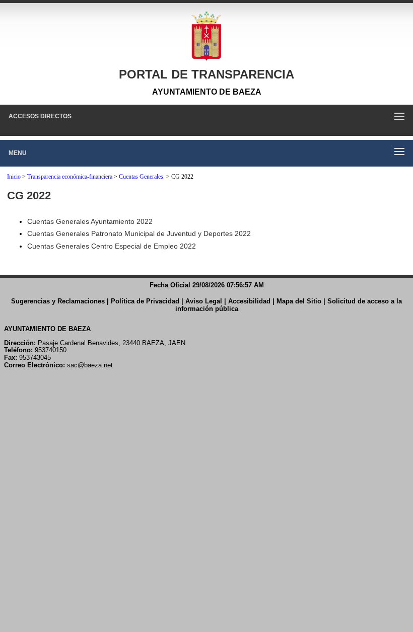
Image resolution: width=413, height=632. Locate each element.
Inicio (14, 177)
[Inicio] (206, 36)
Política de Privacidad (145, 301)
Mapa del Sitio (299, 301)
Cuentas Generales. (142, 177)
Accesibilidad (249, 301)
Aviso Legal (203, 301)
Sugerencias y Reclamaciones (58, 301)
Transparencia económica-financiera (69, 177)
